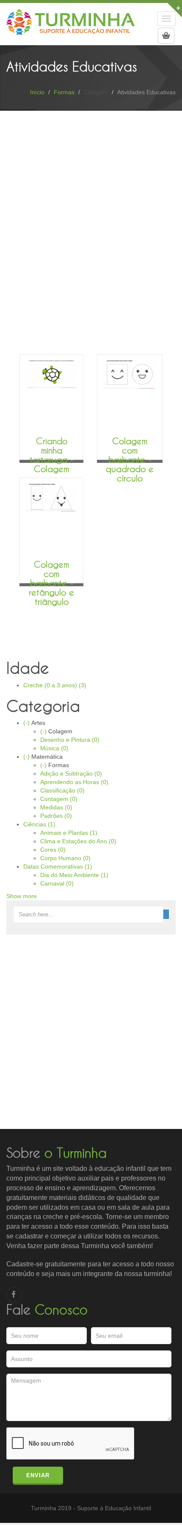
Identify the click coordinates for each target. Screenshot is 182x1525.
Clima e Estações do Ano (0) (78, 841)
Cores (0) (53, 849)
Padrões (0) (56, 815)
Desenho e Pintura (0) (69, 739)
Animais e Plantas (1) (68, 832)
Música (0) (54, 748)
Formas (64, 92)
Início (37, 92)
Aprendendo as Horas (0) (74, 782)
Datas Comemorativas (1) (57, 866)
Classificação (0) (62, 790)
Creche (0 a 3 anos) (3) (54, 685)
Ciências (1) (39, 824)
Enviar (38, 1475)
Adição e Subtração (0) (71, 773)
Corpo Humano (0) (65, 858)
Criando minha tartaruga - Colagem (52, 455)
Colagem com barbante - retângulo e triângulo (51, 583)
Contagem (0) (58, 798)
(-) (27, 722)
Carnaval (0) (57, 883)
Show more (21, 896)
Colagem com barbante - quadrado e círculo (130, 459)
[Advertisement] (91, 206)
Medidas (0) (56, 807)
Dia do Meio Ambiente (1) (74, 875)
